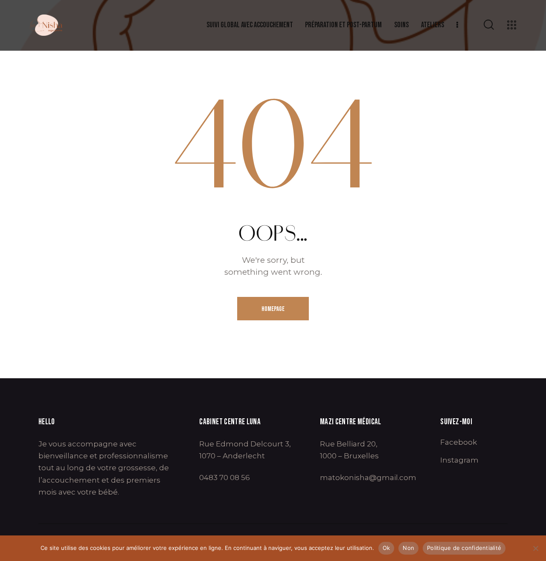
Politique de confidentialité (464, 547)
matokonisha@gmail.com (368, 477)
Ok (386, 547)
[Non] (535, 548)
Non (408, 547)
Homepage (273, 309)
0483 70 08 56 (224, 477)
